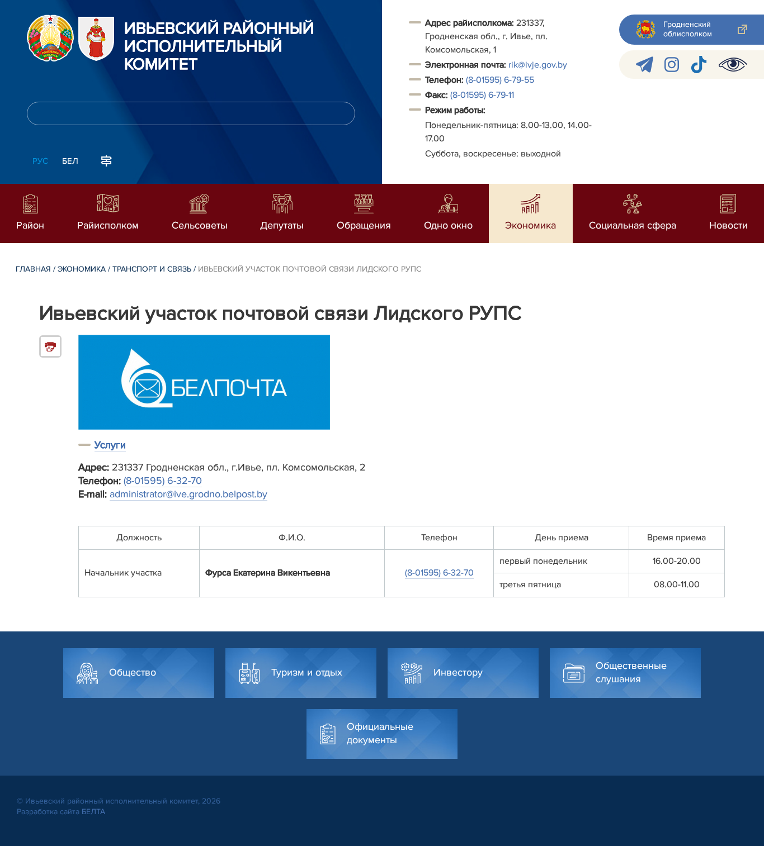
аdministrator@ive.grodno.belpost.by (188, 494)
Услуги (110, 445)
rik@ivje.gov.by (537, 64)
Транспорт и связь (151, 269)
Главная (33, 269)
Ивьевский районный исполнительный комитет (219, 47)
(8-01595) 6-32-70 (163, 480)
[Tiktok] (699, 64)
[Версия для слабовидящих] (733, 65)
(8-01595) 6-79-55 (500, 79)
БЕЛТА (93, 811)
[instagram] (671, 64)
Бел (70, 161)
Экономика (82, 269)
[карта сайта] (106, 160)
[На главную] (50, 38)
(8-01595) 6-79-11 (482, 95)
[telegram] (644, 64)
